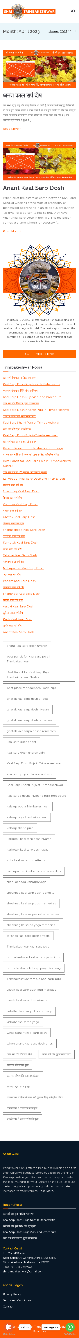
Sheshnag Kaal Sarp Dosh (21, 491)
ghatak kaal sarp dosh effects (27, 698)
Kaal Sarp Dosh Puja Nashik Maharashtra (31, 384)
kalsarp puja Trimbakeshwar (27, 817)
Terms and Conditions (17, 1300)
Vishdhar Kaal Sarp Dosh (20, 504)
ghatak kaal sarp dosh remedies (29, 720)
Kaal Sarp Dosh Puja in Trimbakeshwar (30, 435)
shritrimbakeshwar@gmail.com (23, 1271)
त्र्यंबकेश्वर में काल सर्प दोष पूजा (22, 1108)
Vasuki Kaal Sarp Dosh (18, 606)
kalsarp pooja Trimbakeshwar (28, 806)
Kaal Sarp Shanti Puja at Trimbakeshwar (31, 422)
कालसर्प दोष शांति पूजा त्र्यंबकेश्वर (19, 416)
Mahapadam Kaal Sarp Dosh (23, 568)
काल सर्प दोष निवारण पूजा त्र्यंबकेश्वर (21, 403)
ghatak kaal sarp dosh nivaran (28, 709)
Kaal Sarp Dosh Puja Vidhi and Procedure (32, 397)
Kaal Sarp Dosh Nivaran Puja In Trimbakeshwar (36, 409)
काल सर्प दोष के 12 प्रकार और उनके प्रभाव (25, 472)
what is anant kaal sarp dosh (27, 1032)
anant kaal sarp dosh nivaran (27, 645)
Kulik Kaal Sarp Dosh (17, 619)
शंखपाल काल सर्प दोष (13, 587)
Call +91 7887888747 (39, 354)
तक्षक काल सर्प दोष (12, 549)
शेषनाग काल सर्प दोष (13, 485)
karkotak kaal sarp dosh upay (27, 849)
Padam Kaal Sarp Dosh (19, 581)
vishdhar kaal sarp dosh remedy (29, 1011)
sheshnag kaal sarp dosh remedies (31, 903)
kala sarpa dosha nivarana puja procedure (36, 795)
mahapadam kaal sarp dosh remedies (34, 871)
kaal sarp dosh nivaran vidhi (26, 752)
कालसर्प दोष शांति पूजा (17, 1065)
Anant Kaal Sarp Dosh (33, 187)
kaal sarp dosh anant (21, 742)
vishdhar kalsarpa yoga (23, 1022)
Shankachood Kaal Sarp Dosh (24, 529)
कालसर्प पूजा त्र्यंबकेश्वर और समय (19, 441)
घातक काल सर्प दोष (12, 510)
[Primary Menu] (73, 11)
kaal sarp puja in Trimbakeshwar (30, 774)
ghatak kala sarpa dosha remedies (31, 731)
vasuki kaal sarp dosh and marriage (31, 989)
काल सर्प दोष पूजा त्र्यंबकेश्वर (17, 429)
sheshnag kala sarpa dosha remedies (33, 914)
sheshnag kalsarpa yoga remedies (31, 925)
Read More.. (46, 1191)
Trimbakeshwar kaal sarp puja (28, 946)
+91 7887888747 (14, 1253)
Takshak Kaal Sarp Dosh (20, 555)
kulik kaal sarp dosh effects (26, 860)
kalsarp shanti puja (20, 828)
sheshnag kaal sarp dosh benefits (30, 892)
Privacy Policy (12, 1294)
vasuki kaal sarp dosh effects (27, 1000)
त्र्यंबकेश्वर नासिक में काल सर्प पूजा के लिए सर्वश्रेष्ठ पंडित (31, 454)
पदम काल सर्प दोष (12, 574)
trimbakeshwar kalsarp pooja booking (34, 968)
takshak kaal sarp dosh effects (28, 935)
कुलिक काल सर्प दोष (13, 613)
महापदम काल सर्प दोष (13, 561)
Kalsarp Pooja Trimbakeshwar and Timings (33, 448)
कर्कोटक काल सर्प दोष (14, 536)
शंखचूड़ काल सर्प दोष (13, 523)
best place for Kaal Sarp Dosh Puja (31, 688)
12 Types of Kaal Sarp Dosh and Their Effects (34, 478)
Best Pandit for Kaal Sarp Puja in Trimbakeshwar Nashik (37, 463)
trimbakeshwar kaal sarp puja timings (33, 957)
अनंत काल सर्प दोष (22, 95)
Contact (8, 1306)
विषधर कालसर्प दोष (12, 498)
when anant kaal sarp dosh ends (30, 1043)
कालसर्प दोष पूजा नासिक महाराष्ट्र (20, 378)
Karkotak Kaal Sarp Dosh (20, 542)
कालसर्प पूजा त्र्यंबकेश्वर (18, 1086)
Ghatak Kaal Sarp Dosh (19, 517)
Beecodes (39, 1331)
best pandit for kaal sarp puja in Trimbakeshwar (29, 659)
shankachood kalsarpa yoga (26, 882)
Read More (11, 128)
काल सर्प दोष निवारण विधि (19, 1054)
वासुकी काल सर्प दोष (13, 600)
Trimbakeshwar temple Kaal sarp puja (34, 979)
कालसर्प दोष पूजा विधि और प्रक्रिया (20, 390)
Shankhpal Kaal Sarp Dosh (22, 593)
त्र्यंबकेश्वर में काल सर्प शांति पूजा (22, 1119)
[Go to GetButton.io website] (70, 1334)
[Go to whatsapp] (70, 1327)
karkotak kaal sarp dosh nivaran (29, 838)
